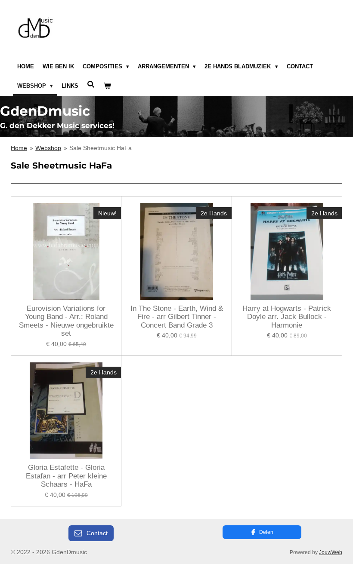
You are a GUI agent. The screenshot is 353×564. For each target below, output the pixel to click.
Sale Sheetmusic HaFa (100, 147)
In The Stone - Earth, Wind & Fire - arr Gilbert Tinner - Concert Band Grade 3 (176, 316)
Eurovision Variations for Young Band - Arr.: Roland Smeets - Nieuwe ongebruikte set (66, 321)
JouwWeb (330, 552)
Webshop (48, 147)
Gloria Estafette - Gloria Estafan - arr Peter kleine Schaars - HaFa (66, 475)
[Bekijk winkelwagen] (107, 86)
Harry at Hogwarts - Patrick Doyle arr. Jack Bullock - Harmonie (286, 316)
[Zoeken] (91, 85)
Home (19, 147)
